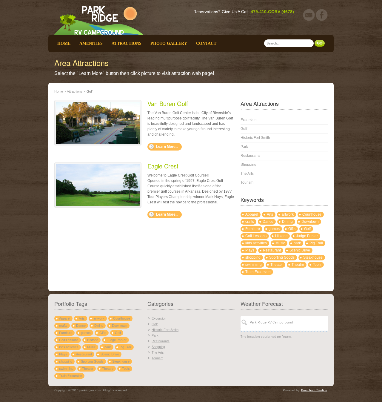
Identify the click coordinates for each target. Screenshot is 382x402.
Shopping (248, 164)
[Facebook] (322, 20)
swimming (253, 265)
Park (244, 147)
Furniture (252, 229)
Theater (276, 265)
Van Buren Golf (167, 103)
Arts (270, 214)
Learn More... (167, 147)
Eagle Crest (162, 166)
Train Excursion (258, 272)
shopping (253, 257)
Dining (287, 222)
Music (280, 243)
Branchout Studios (314, 390)
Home (63, 43)
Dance (268, 222)
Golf (244, 129)
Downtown (310, 222)
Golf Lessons (256, 236)
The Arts (247, 173)
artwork (288, 214)
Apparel (251, 214)
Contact (206, 43)
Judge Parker (307, 236)
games (274, 229)
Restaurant (272, 250)
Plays (249, 250)
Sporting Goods (282, 257)
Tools (317, 265)
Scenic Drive (299, 250)
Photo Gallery (168, 43)
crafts (249, 222)
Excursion (249, 120)
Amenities (91, 43)
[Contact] (309, 20)
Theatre (298, 265)
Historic (281, 236)
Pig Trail (316, 243)
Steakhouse (313, 257)
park (297, 243)
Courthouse (311, 214)
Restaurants (250, 156)
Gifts (291, 229)
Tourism (247, 182)
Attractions (126, 43)
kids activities (256, 243)
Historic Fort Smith (255, 138)
